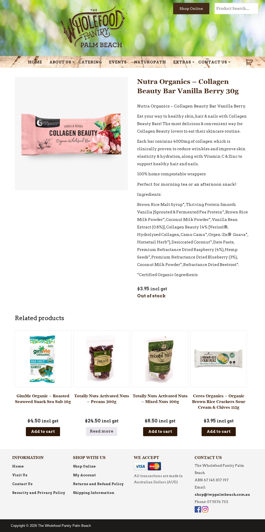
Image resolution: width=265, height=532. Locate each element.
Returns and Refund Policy (98, 484)
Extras (182, 62)
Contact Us (212, 62)
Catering (90, 62)
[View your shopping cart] (250, 62)
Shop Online (191, 8)
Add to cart (43, 431)
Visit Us (19, 475)
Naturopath (150, 62)
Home (35, 62)
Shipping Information (93, 493)
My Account (84, 475)
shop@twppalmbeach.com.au (222, 495)
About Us (60, 62)
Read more (101, 431)
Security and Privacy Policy (38, 493)
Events (118, 62)
